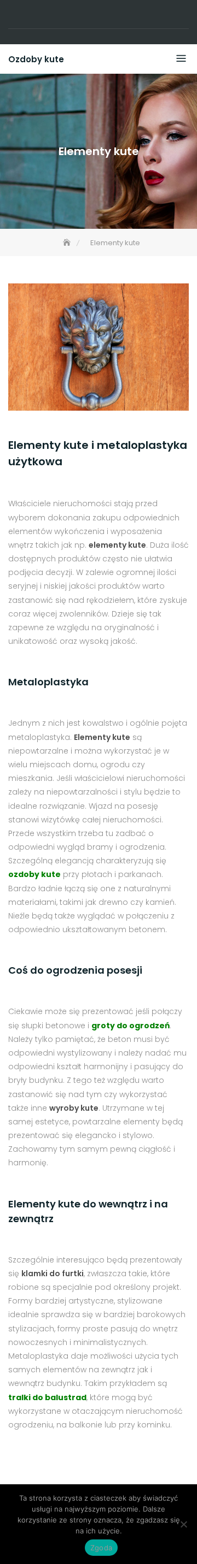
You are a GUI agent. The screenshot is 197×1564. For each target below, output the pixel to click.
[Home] (67, 243)
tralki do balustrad (47, 1397)
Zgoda (101, 1547)
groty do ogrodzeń (130, 1025)
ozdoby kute (34, 874)
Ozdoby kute (36, 59)
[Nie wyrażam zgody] (183, 1524)
